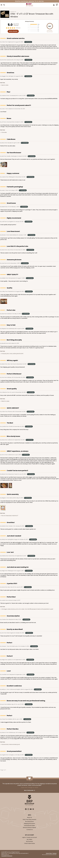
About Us (29, 817)
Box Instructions (29, 821)
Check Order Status (29, 843)
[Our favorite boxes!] (3, 165)
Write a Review (13, 31)
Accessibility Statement (6, 855)
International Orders (29, 825)
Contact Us (29, 829)
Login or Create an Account (29, 837)
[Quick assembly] (2, 508)
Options (54, 853)
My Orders (29, 839)
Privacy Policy (49, 853)
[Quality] (3, 301)
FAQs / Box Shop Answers (29, 819)
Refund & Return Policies (29, 827)
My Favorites (29, 841)
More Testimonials (28, 790)
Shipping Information (29, 823)
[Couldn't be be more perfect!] (4, 485)
